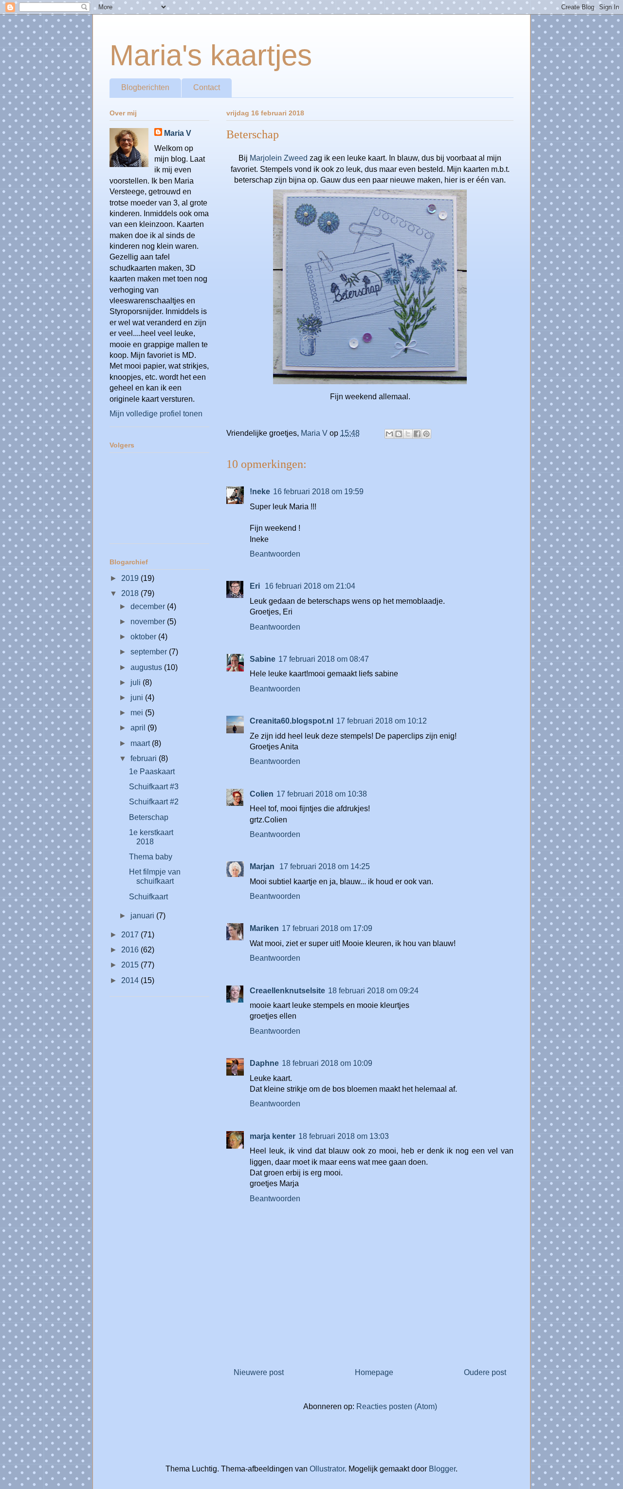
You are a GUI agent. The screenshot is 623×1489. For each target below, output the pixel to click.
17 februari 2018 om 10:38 (321, 794)
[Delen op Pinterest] (426, 434)
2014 (131, 980)
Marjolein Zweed (279, 158)
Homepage (374, 1372)
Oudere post (485, 1372)
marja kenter (272, 1136)
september (149, 652)
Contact (206, 87)
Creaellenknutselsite (287, 990)
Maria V (177, 133)
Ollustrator (327, 1469)
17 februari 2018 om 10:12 (381, 721)
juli (136, 682)
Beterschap (148, 817)
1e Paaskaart (152, 771)
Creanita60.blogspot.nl (291, 721)
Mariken (264, 928)
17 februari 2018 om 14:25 (324, 866)
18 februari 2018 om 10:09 (327, 1063)
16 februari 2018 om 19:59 (318, 491)
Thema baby (150, 857)
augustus (147, 667)
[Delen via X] (408, 434)
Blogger (442, 1469)
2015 (131, 965)
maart (141, 743)
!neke (260, 491)
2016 (131, 950)
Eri (256, 586)
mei (137, 712)
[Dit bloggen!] (398, 434)
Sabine (262, 659)
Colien (262, 794)
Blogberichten (145, 87)
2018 (131, 593)
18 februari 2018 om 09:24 (373, 990)
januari (143, 916)
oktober (144, 637)
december (148, 606)
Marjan (263, 866)
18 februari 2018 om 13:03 (343, 1136)
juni (137, 697)
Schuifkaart (148, 897)
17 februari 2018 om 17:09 (327, 928)
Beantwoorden (275, 554)
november (148, 621)
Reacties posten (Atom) (396, 1406)
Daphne (264, 1063)
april (138, 728)
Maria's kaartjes (211, 55)
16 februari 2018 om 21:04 (310, 586)
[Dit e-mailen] (389, 434)
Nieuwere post (259, 1372)
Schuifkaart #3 (154, 786)
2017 (131, 935)
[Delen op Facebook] (417, 434)
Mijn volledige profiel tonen (156, 413)
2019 (131, 578)
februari (144, 758)
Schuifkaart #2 (154, 802)
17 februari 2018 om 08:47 (323, 659)
